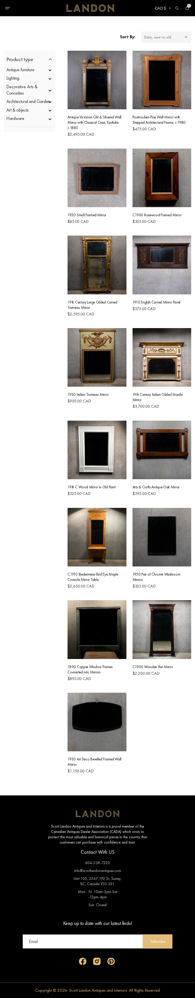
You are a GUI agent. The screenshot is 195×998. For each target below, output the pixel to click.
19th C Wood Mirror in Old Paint (92, 487)
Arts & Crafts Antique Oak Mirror (156, 487)
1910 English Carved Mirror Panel (156, 302)
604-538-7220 (97, 862)
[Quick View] (86, 96)
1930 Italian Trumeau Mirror (88, 394)
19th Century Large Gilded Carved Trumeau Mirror (92, 305)
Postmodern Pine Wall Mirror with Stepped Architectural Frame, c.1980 (159, 120)
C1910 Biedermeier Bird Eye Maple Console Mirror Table (93, 577)
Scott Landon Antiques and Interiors (98, 990)
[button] (7, 8)
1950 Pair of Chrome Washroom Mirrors (157, 577)
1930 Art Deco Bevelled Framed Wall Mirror (94, 762)
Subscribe (157, 941)
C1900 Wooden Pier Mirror (153, 666)
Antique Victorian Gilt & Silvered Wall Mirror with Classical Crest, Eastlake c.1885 (94, 122)
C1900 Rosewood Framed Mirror (157, 214)
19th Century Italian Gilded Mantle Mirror (158, 397)
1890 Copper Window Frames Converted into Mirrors (90, 669)
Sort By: (127, 37)
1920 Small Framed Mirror (87, 214)
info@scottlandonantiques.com (97, 870)
